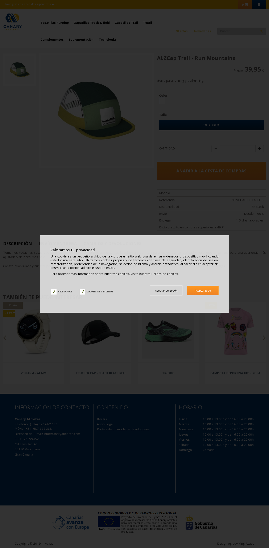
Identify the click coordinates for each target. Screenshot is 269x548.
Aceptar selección (166, 290)
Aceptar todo (203, 290)
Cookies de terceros (99, 291)
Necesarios (65, 291)
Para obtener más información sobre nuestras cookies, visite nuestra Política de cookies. (114, 274)
